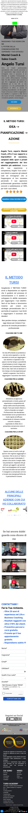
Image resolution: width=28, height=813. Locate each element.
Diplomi (5, 774)
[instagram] (20, 719)
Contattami (5, 779)
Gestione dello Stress (8, 801)
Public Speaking (7, 799)
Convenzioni (6, 776)
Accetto (6, 689)
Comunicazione (6, 794)
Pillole (18, 776)
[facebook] (8, 719)
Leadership (5, 792)
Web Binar (19, 774)
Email (4, 662)
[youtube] (12, 719)
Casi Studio (5, 777)
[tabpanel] (14, 69)
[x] (16, 719)
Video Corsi (19, 777)
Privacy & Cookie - (9, 804)
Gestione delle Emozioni (8, 795)
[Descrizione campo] (25, 671)
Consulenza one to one (8, 802)
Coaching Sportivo (7, 790)
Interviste (19, 772)
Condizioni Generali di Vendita (18, 804)
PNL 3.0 (5, 789)
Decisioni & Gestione (8, 797)
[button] (8, 515)
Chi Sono (5, 772)
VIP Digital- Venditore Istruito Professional (13, 785)
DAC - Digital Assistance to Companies (12, 787)
